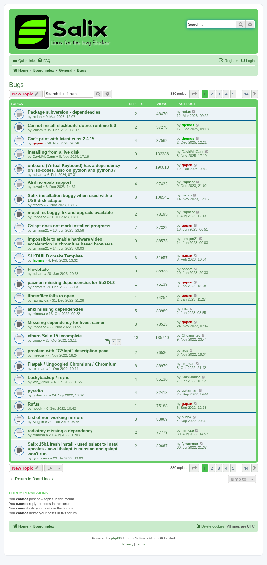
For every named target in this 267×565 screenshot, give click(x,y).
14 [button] (246, 94)
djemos (188, 125)
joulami (38, 130)
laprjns (38, 260)
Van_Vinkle (41, 382)
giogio (37, 340)
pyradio (35, 390)
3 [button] (219, 94)
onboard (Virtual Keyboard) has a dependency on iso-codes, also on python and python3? (74, 168)
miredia (38, 355)
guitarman (40, 395)
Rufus (33, 404)
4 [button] (226, 94)
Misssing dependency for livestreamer (66, 322)
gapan (38, 143)
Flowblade (38, 269)
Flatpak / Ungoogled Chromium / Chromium (72, 364)
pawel (37, 187)
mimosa (39, 314)
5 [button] (233, 94)
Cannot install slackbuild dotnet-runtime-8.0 (72, 125)
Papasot (188, 182)
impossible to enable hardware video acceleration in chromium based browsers (70, 241)
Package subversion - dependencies (64, 112)
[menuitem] (43, 61)
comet (37, 287)
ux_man (39, 368)
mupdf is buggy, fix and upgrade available (70, 212)
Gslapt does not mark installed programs (69, 225)
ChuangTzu (191, 335)
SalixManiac (191, 377)
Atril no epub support (49, 182)
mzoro (38, 205)
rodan (37, 117)
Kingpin (38, 422)
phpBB (116, 538)
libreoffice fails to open (51, 296)
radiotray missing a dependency (60, 430)
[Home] (63, 31)
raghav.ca (40, 300)
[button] (194, 94)
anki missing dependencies (55, 309)
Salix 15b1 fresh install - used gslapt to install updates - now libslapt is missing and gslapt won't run (74, 449)
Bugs (16, 84)
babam (38, 175)
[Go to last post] (194, 112)
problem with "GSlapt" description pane (68, 350)
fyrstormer (41, 458)
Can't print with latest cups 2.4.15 (61, 138)
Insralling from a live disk (53, 152)
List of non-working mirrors (55, 417)
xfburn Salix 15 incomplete (55, 335)
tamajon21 (41, 230)
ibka (185, 309)
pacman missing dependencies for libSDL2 (71, 282)
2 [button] (212, 94)
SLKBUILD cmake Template (55, 256)
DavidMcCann (44, 156)
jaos (185, 350)
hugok (37, 408)
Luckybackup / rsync (48, 377)
